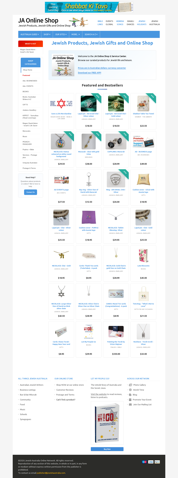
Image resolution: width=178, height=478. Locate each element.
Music (25, 136)
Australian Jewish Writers (31, 385)
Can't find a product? (65, 399)
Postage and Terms (65, 394)
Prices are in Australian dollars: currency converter (102, 68)
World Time (138, 390)
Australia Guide (29, 34)
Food (22, 404)
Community (25, 399)
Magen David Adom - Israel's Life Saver (28, 51)
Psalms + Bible (28, 149)
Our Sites (60, 34)
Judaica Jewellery (29, 110)
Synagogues (25, 419)
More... (75, 34)
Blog (134, 394)
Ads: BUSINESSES (30, 81)
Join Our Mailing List (142, 404)
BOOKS (26, 92)
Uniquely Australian (30, 163)
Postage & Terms (29, 168)
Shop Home (27, 70)
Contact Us (31, 192)
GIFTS (25, 105)
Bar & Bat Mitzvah (28, 394)
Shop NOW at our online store (70, 385)
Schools (23, 414)
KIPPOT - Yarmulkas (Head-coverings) (30, 117)
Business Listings (28, 390)
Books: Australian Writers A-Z (29, 98)
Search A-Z (90, 34)
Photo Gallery (139, 385)
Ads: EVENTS (28, 86)
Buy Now (107, 449)
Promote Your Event (141, 399)
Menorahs (26, 131)
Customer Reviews (65, 390)
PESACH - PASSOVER (27, 143)
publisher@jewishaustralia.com (51, 473)
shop (46, 34)
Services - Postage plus (30, 156)
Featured (26, 75)
